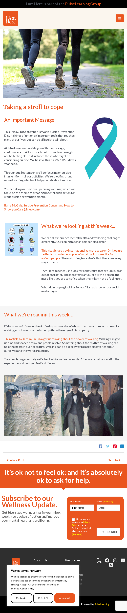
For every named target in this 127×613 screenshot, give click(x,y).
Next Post (115, 460)
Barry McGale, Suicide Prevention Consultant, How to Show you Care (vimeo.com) (39, 207)
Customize (21, 598)
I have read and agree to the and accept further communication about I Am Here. (82, 527)
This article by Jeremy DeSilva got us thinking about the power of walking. (51, 339)
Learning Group (83, 3)
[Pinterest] (115, 446)
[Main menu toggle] (120, 18)
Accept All (64, 598)
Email (105, 501)
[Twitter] (107, 446)
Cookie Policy (27, 588)
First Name (75, 501)
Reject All (43, 598)
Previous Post (14, 460)
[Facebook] (100, 446)
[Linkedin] (122, 446)
